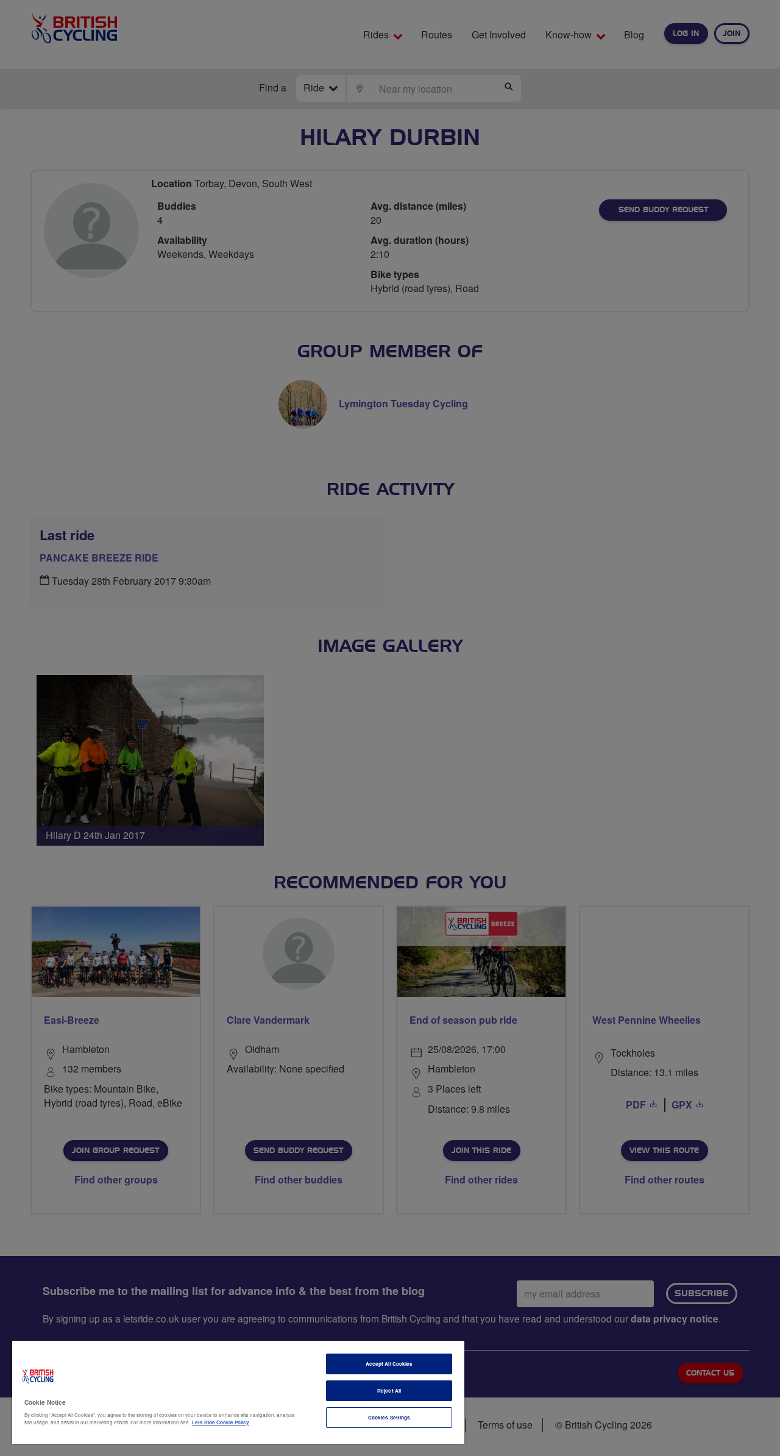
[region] (238, 1392)
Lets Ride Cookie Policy (220, 1422)
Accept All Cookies (389, 1363)
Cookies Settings (389, 1417)
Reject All (389, 1390)
